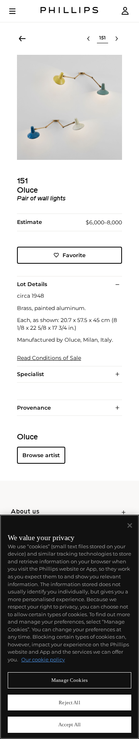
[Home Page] (69, 11)
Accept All (69, 724)
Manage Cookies (69, 680)
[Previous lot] (88, 38)
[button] (69, 107)
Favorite (74, 255)
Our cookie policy (43, 659)
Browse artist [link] (41, 455)
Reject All (69, 702)
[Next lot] (116, 38)
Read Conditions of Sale (49, 358)
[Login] (125, 11)
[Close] (129, 525)
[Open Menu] (17, 11)
